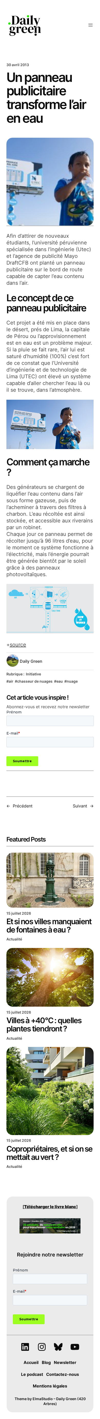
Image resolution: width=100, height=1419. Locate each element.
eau (59, 681)
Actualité (14, 939)
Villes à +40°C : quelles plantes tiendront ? (44, 1024)
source (18, 645)
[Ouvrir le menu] (90, 25)
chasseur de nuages (35, 681)
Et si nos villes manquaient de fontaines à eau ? (49, 925)
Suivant (80, 805)
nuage (72, 681)
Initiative (33, 674)
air (11, 681)
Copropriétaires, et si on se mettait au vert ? (49, 1153)
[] (50, 1206)
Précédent (23, 805)
